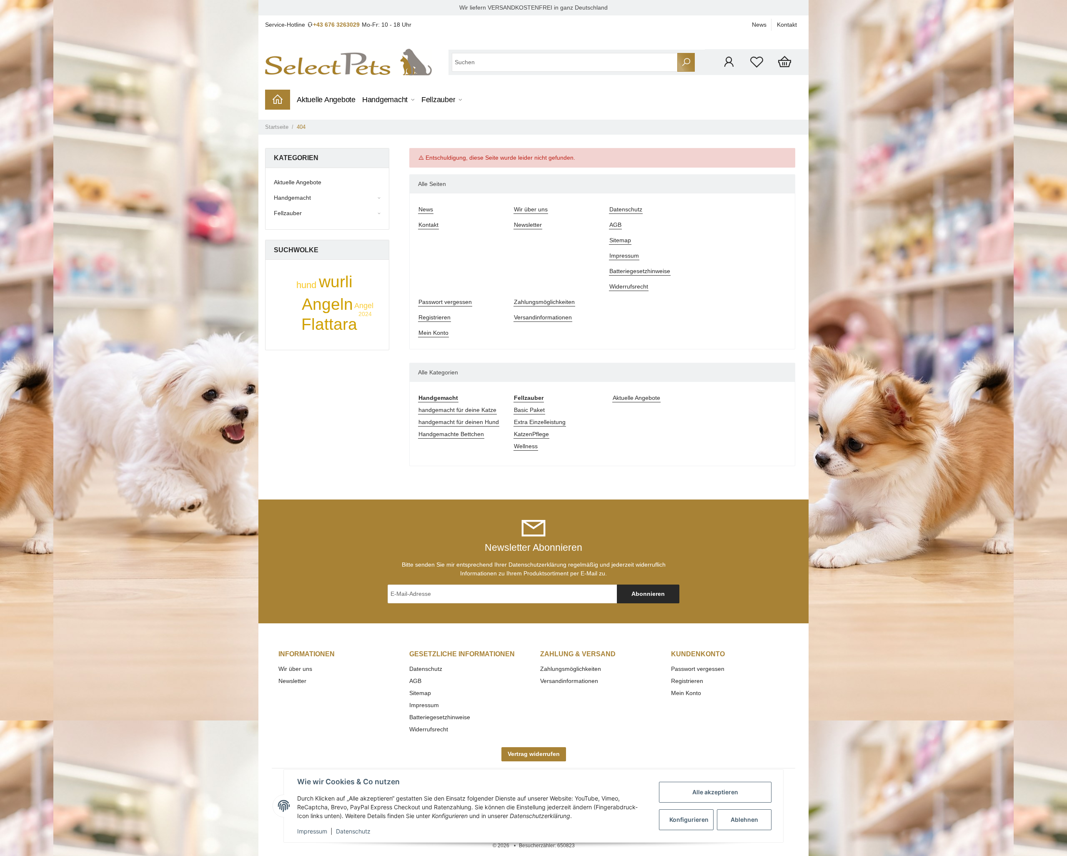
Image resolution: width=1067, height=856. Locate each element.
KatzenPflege (531, 434)
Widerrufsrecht (628, 286)
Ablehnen (744, 819)
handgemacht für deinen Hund (458, 422)
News (759, 24)
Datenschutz (625, 209)
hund (306, 285)
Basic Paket (529, 410)
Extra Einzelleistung (540, 422)
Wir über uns (531, 209)
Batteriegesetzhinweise (639, 271)
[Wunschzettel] (757, 62)
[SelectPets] (348, 62)
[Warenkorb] (785, 62)
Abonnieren (648, 593)
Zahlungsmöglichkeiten (544, 302)
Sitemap (620, 240)
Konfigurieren (689, 819)
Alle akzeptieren (715, 792)
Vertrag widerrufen (534, 754)
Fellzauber (288, 213)
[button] (729, 62)
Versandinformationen (543, 317)
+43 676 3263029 (336, 24)
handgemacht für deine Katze (457, 410)
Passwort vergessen (445, 302)
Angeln (327, 304)
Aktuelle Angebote (636, 397)
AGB (615, 224)
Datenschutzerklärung (537, 564)
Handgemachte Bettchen (451, 434)
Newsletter (528, 224)
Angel (363, 305)
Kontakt (787, 24)
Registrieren (434, 317)
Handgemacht (292, 197)
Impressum (624, 255)
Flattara (329, 324)
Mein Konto (433, 332)
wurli (336, 282)
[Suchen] (686, 62)
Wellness (526, 446)
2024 (365, 314)
